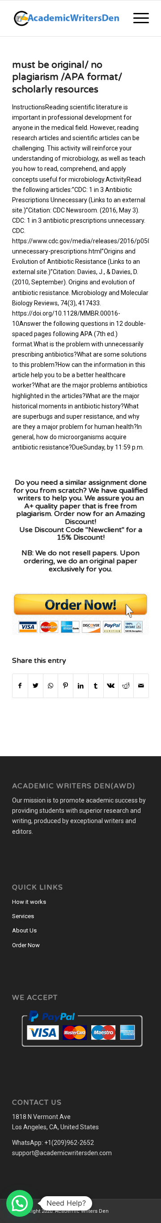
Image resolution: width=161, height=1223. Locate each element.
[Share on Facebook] (20, 686)
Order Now (26, 945)
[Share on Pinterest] (65, 686)
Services (23, 916)
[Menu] (136, 18)
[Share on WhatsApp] (50, 686)
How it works (29, 902)
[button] (19, 1203)
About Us (24, 930)
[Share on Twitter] (35, 686)
